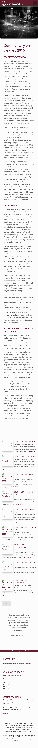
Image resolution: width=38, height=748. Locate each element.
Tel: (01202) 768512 (9, 679)
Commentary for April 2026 (25, 457)
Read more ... (28, 663)
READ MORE (31, 451)
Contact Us (6, 713)
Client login (9, 8)
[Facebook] (20, 719)
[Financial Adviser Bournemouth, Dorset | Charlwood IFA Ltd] (12, 3)
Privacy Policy (20, 741)
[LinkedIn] (18, 719)
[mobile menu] (35, 3)
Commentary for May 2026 (24, 442)
